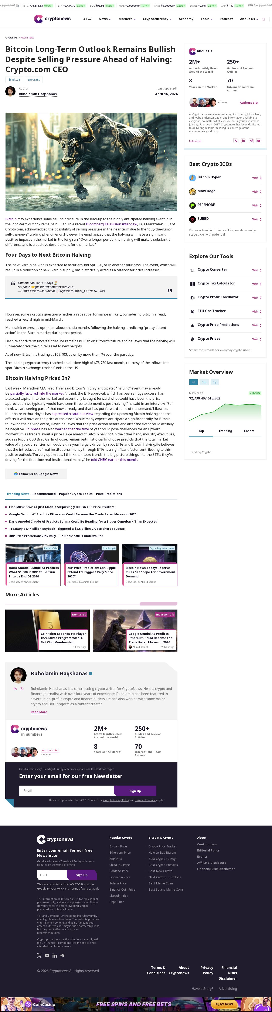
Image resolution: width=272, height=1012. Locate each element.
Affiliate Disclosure (211, 862)
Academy (186, 19)
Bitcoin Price (118, 846)
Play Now (224, 1004)
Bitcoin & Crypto (161, 838)
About (202, 838)
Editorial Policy (208, 850)
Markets (125, 19)
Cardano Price (119, 871)
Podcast (226, 19)
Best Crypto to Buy (162, 858)
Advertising (228, 988)
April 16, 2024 (95, 291)
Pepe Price (116, 902)
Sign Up (135, 791)
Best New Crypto (161, 871)
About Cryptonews (179, 970)
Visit (255, 178)
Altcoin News (27, 37)
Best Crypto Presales (163, 865)
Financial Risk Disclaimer (216, 869)
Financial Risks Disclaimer (228, 973)
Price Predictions (109, 494)
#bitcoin (23, 283)
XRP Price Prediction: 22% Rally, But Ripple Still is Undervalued (56, 536)
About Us (247, 19)
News (103, 19)
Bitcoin (11, 219)
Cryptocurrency (155, 19)
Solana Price (117, 883)
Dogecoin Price (119, 877)
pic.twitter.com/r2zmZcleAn (54, 287)
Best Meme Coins (161, 883)
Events (202, 856)
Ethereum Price (120, 852)
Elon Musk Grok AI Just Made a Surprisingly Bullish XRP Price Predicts (62, 507)
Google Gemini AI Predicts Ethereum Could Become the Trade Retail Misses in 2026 (72, 514)
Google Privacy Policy (116, 800)
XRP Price (116, 858)
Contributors (207, 844)
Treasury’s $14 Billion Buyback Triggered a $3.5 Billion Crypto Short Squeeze (67, 529)
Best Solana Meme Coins (166, 889)
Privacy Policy (207, 970)
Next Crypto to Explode (165, 877)
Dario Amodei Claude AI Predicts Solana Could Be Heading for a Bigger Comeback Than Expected (83, 521)
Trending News (17, 494)
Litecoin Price (118, 895)
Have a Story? (202, 988)
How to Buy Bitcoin (162, 852)
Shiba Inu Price (119, 865)
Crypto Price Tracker (163, 846)
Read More (39, 712)
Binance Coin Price (122, 889)
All (85, 19)
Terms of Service (145, 800)
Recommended (44, 494)
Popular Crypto (120, 838)
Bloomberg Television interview (111, 224)
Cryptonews (11, 37)
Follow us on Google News (38, 474)
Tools (205, 19)
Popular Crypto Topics (76, 494)
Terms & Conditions (156, 970)
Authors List (249, 103)
